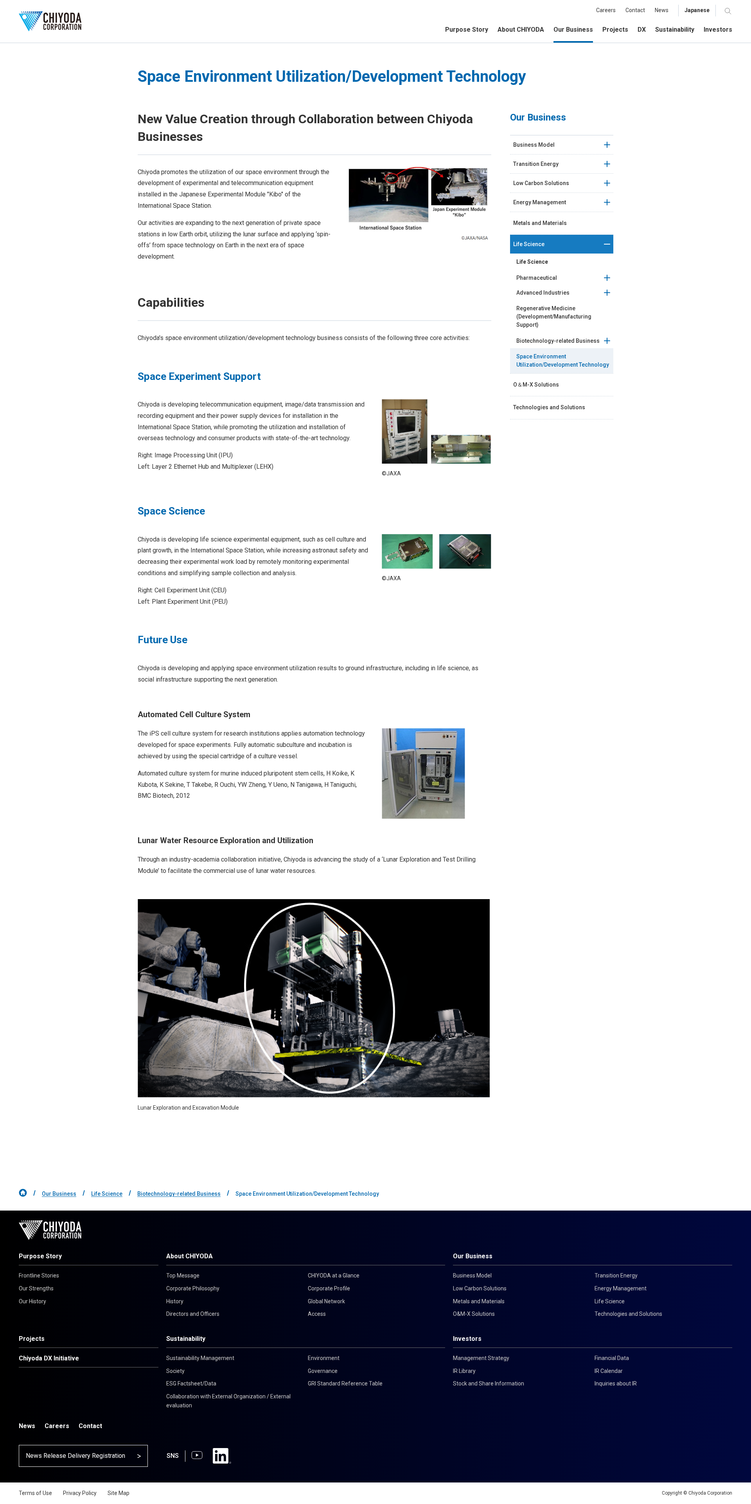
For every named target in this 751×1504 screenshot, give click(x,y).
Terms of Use (35, 1493)
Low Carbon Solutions (480, 1288)
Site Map (118, 1493)
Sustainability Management (200, 1358)
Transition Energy (616, 1275)
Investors (467, 1338)
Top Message (182, 1275)
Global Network (326, 1301)
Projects (32, 1338)
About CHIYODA (189, 1256)
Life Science (106, 1194)
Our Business (59, 1194)
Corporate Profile (329, 1288)
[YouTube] (197, 1456)
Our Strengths (36, 1288)
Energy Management (621, 1288)
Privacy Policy (80, 1493)
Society (175, 1371)
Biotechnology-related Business (179, 1194)
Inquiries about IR (616, 1383)
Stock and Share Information (488, 1383)
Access (317, 1314)
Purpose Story (40, 1256)
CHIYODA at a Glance (333, 1275)
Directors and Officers (192, 1314)
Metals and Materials (479, 1301)
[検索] (728, 11)
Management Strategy (481, 1358)
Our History (32, 1301)
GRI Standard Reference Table (345, 1383)
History (174, 1301)
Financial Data (612, 1358)
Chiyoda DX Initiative (49, 1358)
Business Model (472, 1275)
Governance (323, 1371)
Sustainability (185, 1338)
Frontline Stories (39, 1275)
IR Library (464, 1371)
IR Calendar (609, 1371)
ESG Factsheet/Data (191, 1383)
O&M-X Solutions (474, 1314)
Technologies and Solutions (628, 1314)
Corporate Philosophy (192, 1288)
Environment (324, 1358)
